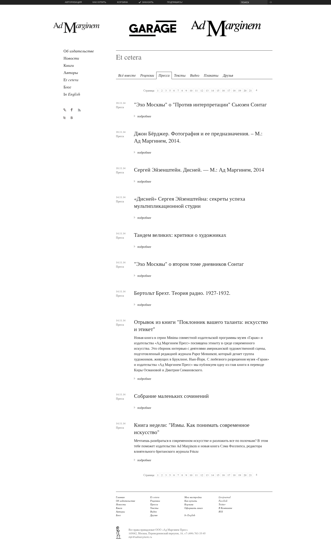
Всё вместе (127, 75)
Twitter (222, 504)
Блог (118, 515)
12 (201, 90)
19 (239, 90)
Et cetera (154, 497)
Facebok (223, 500)
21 (250, 90)
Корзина (188, 504)
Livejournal (225, 497)
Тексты (180, 75)
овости (71, 58)
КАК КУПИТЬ (99, 2)
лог (67, 87)
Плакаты (211, 75)
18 (234, 90)
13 (207, 90)
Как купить (190, 500)
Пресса (164, 75)
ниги (68, 65)
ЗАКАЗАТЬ (148, 2)
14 (212, 90)
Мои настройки (193, 497)
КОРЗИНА (122, 2)
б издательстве (78, 51)
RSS (221, 511)
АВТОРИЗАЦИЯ (73, 2)
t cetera (70, 79)
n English (71, 94)
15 (218, 90)
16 (223, 90)
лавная (120, 497)
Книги (119, 508)
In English (189, 515)
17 (228, 90)
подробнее (144, 116)
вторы (70, 72)
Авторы (120, 511)
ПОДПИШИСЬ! (175, 2)
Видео (194, 75)
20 (245, 90)
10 (191, 90)
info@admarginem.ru (140, 537)
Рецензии (147, 75)
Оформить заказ (193, 508)
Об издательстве (125, 500)
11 (196, 90)
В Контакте (225, 508)
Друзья (228, 75)
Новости (121, 504)
